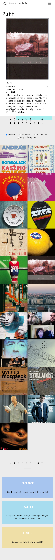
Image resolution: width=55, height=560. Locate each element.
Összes (11, 135)
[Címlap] (5, 3)
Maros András (18, 3)
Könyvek (26, 135)
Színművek (42, 135)
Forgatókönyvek (28, 137)
